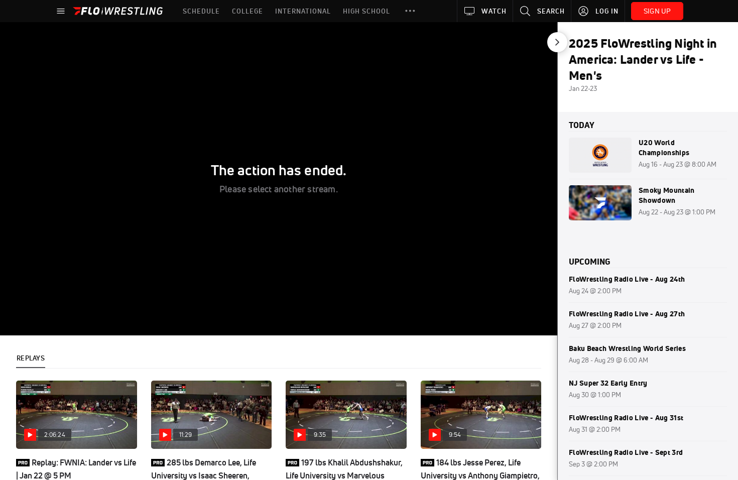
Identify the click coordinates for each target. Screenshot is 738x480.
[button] (410, 11)
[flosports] (23, 45)
